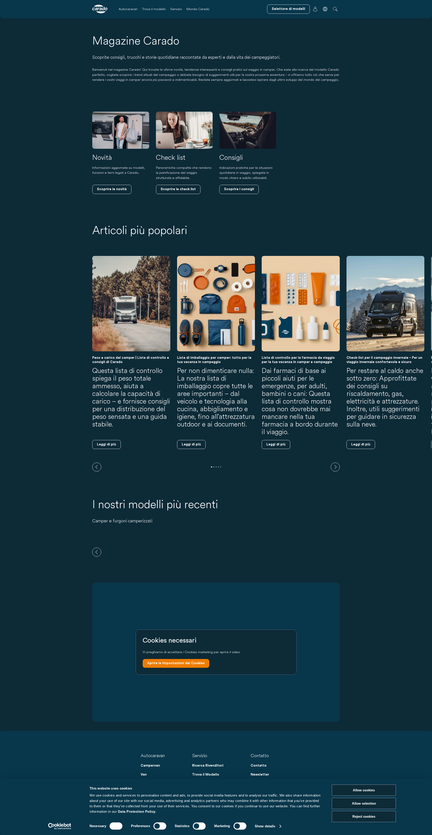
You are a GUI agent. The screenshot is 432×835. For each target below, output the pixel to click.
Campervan (150, 765)
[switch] (159, 826)
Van (144, 774)
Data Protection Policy (136, 811)
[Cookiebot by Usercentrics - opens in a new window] (59, 826)
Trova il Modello (205, 774)
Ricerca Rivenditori (207, 765)
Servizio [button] (176, 9)
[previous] (96, 467)
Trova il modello (154, 9)
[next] (335, 467)
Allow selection (364, 803)
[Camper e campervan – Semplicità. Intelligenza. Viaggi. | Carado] (99, 9)
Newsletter (260, 774)
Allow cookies (364, 790)
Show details (265, 826)
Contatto (259, 765)
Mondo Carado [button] (198, 9)
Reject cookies (363, 816)
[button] (325, 9)
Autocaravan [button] (128, 9)
